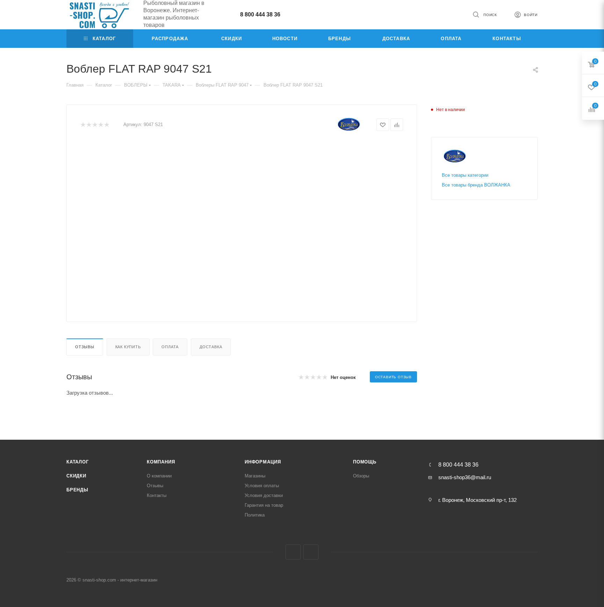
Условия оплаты (262, 485)
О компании (159, 475)
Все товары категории (465, 175)
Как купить (128, 347)
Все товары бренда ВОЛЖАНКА (476, 185)
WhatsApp (310, 552)
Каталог (77, 462)
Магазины (255, 475)
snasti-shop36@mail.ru (464, 477)
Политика (255, 515)
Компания (161, 462)
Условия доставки (264, 495)
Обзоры (361, 475)
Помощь (364, 462)
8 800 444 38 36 (260, 14)
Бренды (77, 489)
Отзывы (84, 347)
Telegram (293, 552)
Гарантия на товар (264, 505)
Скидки (76, 475)
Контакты (156, 495)
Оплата (170, 347)
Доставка (211, 347)
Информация (263, 462)
